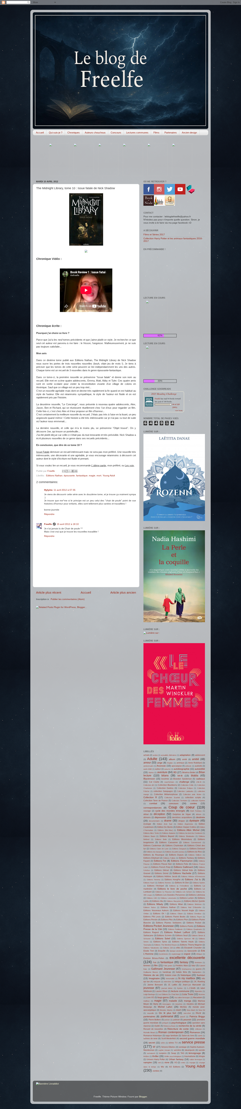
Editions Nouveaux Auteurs (156, 910)
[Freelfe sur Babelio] (159, 205)
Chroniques (73, 132)
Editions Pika (167, 919)
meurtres (178, 1004)
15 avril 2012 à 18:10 (68, 524)
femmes (147, 965)
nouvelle (150, 1013)
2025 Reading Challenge (164, 393)
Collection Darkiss (165, 788)
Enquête (162, 951)
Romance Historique (152, 1035)
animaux (180, 763)
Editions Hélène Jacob (166, 876)
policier (176, 1020)
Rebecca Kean (169, 1026)
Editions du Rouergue (153, 855)
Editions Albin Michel (188, 830)
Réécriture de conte (178, 1029)
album (172, 759)
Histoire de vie (151, 975)
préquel (165, 1023)
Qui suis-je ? (55, 132)
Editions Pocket (194, 923)
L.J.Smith (191, 988)
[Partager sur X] (69, 471)
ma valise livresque (182, 997)
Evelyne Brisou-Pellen (153, 958)
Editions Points (186, 926)
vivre (166, 1062)
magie (92, 475)
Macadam (197, 997)
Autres (151, 772)
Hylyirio (48, 490)
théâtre (146, 1056)
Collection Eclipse (185, 788)
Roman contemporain (171, 1032)
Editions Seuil (181, 935)
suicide (202, 1050)
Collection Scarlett (172, 797)
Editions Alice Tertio (151, 833)
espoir (187, 954)
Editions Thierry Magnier (191, 945)
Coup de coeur (182, 807)
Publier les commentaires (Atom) (68, 599)
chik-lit (198, 782)
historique (186, 975)
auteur (158, 769)
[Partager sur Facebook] (73, 471)
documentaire (154, 821)
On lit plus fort (167, 1013)
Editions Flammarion (182, 861)
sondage (183, 1047)
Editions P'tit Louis (152, 917)
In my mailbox (186, 978)
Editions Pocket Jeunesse (158, 925)
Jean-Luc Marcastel (192, 985)
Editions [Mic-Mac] (165, 830)
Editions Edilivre (194, 855)
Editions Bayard (167, 836)
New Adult (191, 1010)
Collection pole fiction (192, 794)
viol (159, 1063)
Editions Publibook (175, 929)
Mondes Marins (166, 1010)
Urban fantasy (176, 1059)
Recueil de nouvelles (153, 1029)
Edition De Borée (165, 827)
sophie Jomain (164, 1050)
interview (167, 982)
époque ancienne (177, 951)
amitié (195, 759)
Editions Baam (149, 836)
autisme (167, 769)
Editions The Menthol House (165, 945)
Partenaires (170, 132)
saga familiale (171, 1035)
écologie (147, 824)
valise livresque (196, 1059)
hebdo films (181, 972)
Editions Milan (176, 904)
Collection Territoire (179, 801)
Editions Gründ (161, 873)
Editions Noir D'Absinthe (191, 907)
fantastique (82, 475)
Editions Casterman (152, 845)
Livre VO (150, 997)
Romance (195, 1032)
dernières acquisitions (182, 817)
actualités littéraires (168, 755)
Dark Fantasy (196, 811)
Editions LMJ (152, 898)
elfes (178, 948)
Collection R (150, 797)
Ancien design (189, 132)
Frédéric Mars (182, 965)
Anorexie (161, 766)
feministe (198, 962)
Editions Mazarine (174, 901)
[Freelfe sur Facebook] (148, 193)
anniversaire (148, 766)
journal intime (166, 988)
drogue (181, 821)
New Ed (202, 1010)
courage (147, 811)
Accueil (40, 132)
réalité (157, 1026)
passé (182, 1017)
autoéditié (200, 769)
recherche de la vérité (190, 1026)
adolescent (200, 755)
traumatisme (189, 1056)
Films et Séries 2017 (154, 234)
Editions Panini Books (175, 917)
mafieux (146, 1001)
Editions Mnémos (194, 904)
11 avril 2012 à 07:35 (64, 490)
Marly (155, 1004)
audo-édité (147, 769)
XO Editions (174, 1067)
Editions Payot (196, 917)
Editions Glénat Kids (183, 870)
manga (187, 1001)
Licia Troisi (187, 994)
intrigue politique (182, 981)
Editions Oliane (176, 914)
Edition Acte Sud (164, 824)
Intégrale (156, 982)
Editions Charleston (174, 845)
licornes (202, 994)
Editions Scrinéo (164, 935)
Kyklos (180, 988)
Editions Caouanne (168, 842)
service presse (193, 1042)
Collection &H (148, 785)
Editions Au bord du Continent (190, 833)
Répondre (49, 514)
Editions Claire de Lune (159, 849)
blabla (194, 775)
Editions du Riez (194, 852)
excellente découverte (187, 958)
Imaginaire (154, 978)
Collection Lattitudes (185, 791)
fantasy (184, 962)
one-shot (187, 1013)
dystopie (194, 820)
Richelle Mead (149, 1032)
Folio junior (167, 966)
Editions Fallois (169, 858)
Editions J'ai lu (193, 879)
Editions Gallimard (183, 867)
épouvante (69, 475)
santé (200, 1036)
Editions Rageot (151, 932)
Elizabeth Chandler (193, 948)
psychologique (178, 1023)
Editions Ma (157, 901)
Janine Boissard (155, 985)
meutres (190, 1004)
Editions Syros (160, 942)
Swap (173, 1053)
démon (198, 814)
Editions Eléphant (151, 858)
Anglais (170, 763)
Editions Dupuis (176, 855)
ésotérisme (163, 954)
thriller (155, 1056)
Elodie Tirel (148, 951)
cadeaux (200, 779)
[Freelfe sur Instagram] (159, 193)
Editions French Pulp (160, 867)
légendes (198, 991)
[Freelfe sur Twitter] (169, 193)
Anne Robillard (195, 763)
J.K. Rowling (199, 981)
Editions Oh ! (159, 913)
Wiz (162, 1067)
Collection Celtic (187, 785)
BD (175, 772)
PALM (198, 1013)
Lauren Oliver (161, 991)
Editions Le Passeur (163, 892)
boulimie (165, 779)
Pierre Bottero (155, 1020)
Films (156, 132)
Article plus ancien (123, 592)
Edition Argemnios (185, 824)
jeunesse (148, 987)
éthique (199, 954)
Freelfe (48, 524)
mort (99, 475)
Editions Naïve (149, 907)
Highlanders (196, 972)
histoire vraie (171, 975)
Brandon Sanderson (182, 779)
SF (154, 1047)
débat (146, 814)
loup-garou (163, 997)
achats (146, 755)
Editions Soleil (162, 938)
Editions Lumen (187, 898)
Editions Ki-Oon (182, 883)
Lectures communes (137, 132)
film (156, 965)
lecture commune (180, 991)
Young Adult (109, 475)
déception (159, 814)
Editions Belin (161, 839)
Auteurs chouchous (95, 132)
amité (184, 759)
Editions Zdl (167, 948)
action (155, 755)
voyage (192, 1063)
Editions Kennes (164, 883)
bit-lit (180, 775)
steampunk (190, 1050)
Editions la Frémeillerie (179, 886)
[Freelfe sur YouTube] (180, 193)
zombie (156, 1071)
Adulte (152, 759)
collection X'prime (198, 801)
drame (167, 820)
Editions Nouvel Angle (183, 910)
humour (201, 975)
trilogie (202, 1056)
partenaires (149, 1016)
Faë (154, 962)
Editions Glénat (161, 870)
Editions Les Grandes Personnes (170, 895)
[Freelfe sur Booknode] (148, 205)
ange (159, 763)
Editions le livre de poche (172, 889)
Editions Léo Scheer (184, 892)
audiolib (198, 766)
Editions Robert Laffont (177, 932)
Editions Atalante (168, 833)
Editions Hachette (182, 873)
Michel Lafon (165, 1007)
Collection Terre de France (155, 800)
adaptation (185, 755)
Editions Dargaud (179, 849)
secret (152, 1042)
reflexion (198, 1029)
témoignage (195, 1053)
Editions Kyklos (199, 883)
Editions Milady (155, 904)
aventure (162, 772)
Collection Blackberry (167, 785)
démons (147, 817)
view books (179, 410)
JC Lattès (172, 985)
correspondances (152, 807)
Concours (116, 132)
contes (193, 803)
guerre (199, 969)
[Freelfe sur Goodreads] (169, 205)
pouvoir (187, 1019)
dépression (160, 817)
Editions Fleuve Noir (162, 864)
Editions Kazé (148, 883)
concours (173, 803)
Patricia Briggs (197, 1016)
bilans (165, 775)
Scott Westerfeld (168, 1038)
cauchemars (169, 782)
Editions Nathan (54, 475)
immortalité (170, 978)
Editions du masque (154, 852)
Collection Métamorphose (166, 794)
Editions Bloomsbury (182, 839)
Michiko (183, 1007)
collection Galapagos (163, 791)
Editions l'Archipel (155, 886)
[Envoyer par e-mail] (63, 471)
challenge (184, 782)
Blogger (143, 1096)
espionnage (176, 954)
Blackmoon (149, 779)
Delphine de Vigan (182, 814)
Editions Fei (160, 861)
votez (183, 1063)
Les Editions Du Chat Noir (168, 994)
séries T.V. (173, 1043)
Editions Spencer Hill (185, 939)
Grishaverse (187, 969)
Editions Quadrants (194, 929)
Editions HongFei (173, 879)
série (163, 1043)
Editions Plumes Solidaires (168, 923)
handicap (167, 972)
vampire (147, 1062)
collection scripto (193, 797)
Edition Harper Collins (186, 827)
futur (194, 965)
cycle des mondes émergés (170, 811)
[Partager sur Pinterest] (76, 471)
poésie (167, 1020)
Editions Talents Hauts (183, 942)
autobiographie (181, 769)
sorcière (177, 1050)
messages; (166, 1004)
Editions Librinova (197, 895)
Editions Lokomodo (168, 898)
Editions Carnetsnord (192, 842)
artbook (188, 766)
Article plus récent (48, 592)
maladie (173, 1001)
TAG (182, 1053)
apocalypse (176, 766)
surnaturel (151, 1053)
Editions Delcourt (197, 849)
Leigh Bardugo (149, 994)
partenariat (167, 1016)
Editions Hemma (153, 880)
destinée (200, 817)
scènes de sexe (150, 1038)
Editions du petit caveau (174, 852)
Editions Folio (182, 864)
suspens (163, 1053)
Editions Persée (150, 919)
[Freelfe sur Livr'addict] (190, 193)
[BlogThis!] (66, 471)
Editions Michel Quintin (194, 901)
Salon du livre (188, 1035)
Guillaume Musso (150, 972)
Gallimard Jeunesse (163, 968)
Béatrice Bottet (188, 772)
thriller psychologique (172, 1056)
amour (147, 762)
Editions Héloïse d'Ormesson (193, 876)
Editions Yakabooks (151, 948)
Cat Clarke (154, 782)
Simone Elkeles (168, 1047)
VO (175, 1062)
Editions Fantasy (186, 858)
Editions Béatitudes (186, 836)
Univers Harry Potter (156, 1059)
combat (153, 803)
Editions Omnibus (194, 914)
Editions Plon (182, 919)
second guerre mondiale (192, 1038)
